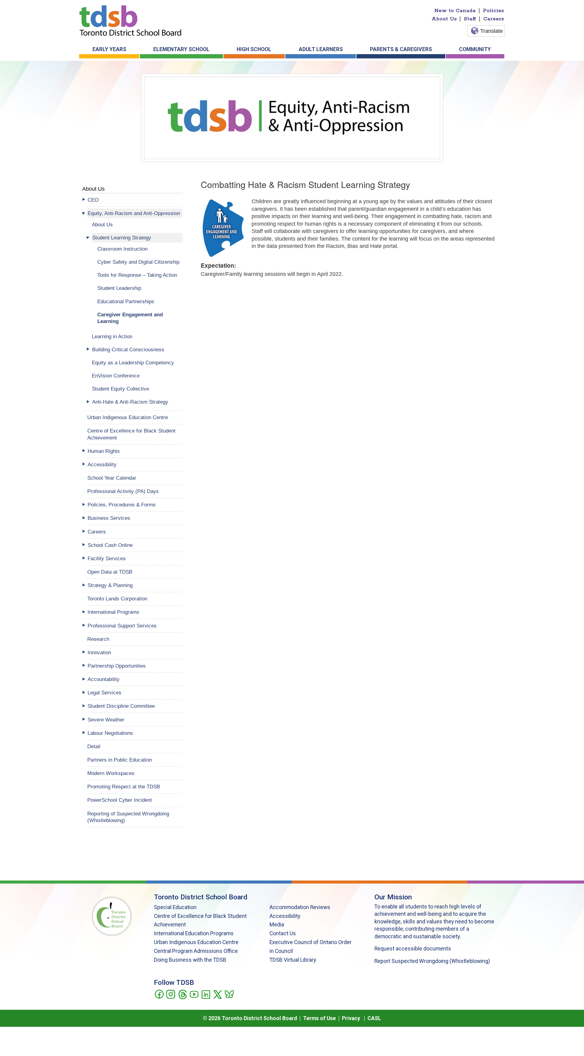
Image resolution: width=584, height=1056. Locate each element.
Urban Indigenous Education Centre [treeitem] (127, 417)
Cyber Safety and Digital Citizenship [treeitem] (138, 262)
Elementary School (181, 49)
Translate (491, 31)
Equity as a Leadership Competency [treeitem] (133, 363)
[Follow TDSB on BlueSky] (229, 994)
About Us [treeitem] (102, 224)
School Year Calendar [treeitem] (111, 478)
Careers (493, 19)
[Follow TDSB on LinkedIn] (206, 994)
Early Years (109, 49)
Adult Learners (321, 49)
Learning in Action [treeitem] (112, 336)
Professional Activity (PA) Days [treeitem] (123, 491)
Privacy (351, 1018)
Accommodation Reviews (299, 907)
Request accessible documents (412, 949)
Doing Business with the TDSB (190, 960)
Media (276, 925)
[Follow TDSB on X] (217, 994)
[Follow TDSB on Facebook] (159, 994)
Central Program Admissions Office (196, 951)
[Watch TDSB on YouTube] (194, 994)
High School (254, 49)
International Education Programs (194, 933)
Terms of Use (319, 1018)
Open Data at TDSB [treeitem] (109, 572)
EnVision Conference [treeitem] (116, 376)
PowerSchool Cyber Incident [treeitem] (119, 800)
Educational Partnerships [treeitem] (125, 301)
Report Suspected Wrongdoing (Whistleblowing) (432, 961)
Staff (470, 19)
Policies (493, 10)
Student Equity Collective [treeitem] (120, 389)
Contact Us (282, 933)
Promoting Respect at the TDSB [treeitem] (123, 786)
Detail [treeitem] (93, 746)
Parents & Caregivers (401, 49)
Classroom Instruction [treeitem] (122, 249)
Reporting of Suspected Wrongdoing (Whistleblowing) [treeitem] (128, 817)
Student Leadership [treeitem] (119, 288)
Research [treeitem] (98, 639)
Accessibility (284, 916)
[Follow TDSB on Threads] (182, 994)
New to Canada (455, 10)
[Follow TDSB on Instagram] (170, 994)
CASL (374, 1018)
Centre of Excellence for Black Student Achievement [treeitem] (131, 434)
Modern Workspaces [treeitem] (110, 773)
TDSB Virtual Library (292, 960)
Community (475, 49)
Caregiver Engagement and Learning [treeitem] (130, 318)
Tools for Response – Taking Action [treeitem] (137, 275)
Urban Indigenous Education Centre (196, 942)
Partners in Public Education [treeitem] (119, 760)
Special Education (175, 907)
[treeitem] (134, 200)
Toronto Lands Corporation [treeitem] (117, 599)
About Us (444, 19)
